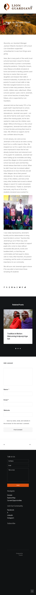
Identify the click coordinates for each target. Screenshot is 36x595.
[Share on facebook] (4, 287)
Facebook (10, 510)
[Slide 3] (20, 348)
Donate (9, 495)
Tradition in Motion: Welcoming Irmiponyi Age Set (17, 336)
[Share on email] (25, 287)
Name (6, 389)
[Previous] (9, 444)
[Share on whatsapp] (17, 287)
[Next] (26, 444)
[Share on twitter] (7, 287)
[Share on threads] (9, 287)
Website (7, 410)
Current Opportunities (14, 500)
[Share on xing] (22, 287)
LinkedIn (10, 515)
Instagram (10, 518)
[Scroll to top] (32, 591)
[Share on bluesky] (19, 287)
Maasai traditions (22, 314)
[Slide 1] (16, 348)
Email (6, 400)
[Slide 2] (18, 348)
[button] (31, 7)
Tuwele (20, 555)
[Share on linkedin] (14, 287)
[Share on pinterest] (12, 287)
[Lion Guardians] (18, 7)
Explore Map (11, 498)
